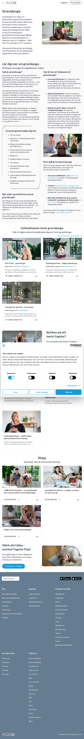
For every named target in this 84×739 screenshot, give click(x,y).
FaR (30, 702)
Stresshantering (61, 610)
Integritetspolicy (35, 717)
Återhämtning (60, 629)
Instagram (6, 662)
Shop (30, 678)
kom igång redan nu (64, 212)
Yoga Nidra (59, 598)
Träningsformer (34, 606)
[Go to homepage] (11, 2)
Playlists (5, 618)
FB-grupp (5, 674)
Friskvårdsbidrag (35, 662)
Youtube (5, 666)
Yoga (57, 621)
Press (31, 713)
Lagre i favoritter (15, 276)
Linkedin (5, 670)
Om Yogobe (33, 674)
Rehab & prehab (61, 606)
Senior (57, 641)
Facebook (5, 658)
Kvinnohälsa (59, 614)
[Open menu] (3, 2)
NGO (30, 698)
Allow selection (42, 392)
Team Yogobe (34, 682)
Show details (72, 385)
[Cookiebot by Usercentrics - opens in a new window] (71, 345)
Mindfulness (59, 625)
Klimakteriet (60, 594)
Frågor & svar (34, 670)
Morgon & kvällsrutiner (63, 645)
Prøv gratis (75, 3)
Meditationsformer (36, 602)
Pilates (58, 633)
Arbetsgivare (33, 690)
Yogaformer (33, 598)
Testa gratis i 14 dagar (13, 566)
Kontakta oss (34, 666)
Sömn (57, 602)
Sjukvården (33, 709)
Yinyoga (58, 618)
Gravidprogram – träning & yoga (67, 186)
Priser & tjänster (35, 658)
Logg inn (64, 3)
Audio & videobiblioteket (11, 598)
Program (5, 606)
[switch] (32, 377)
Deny (15, 392)
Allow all (68, 392)
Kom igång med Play (9, 594)
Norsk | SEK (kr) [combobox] (9, 578)
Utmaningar (6, 610)
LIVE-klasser (6, 602)
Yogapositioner (34, 594)
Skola (31, 705)
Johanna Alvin (23, 310)
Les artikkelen (10, 499)
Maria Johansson (23, 266)
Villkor (31, 721)
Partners (32, 694)
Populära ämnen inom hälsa (12, 614)
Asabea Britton (70, 266)
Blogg (31, 686)
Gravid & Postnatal (62, 637)
